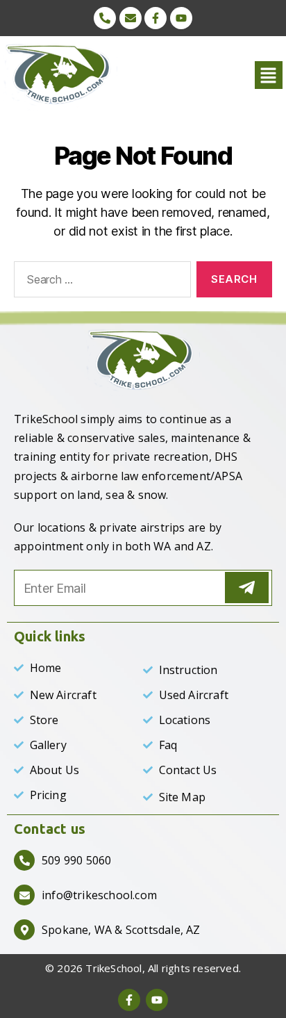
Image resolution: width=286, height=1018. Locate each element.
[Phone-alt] (105, 18)
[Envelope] (130, 18)
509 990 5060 (76, 860)
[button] (258, 75)
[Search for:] (99, 282)
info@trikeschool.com (99, 895)
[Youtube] (181, 18)
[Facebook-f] (155, 18)
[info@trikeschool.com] (24, 895)
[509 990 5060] (24, 860)
